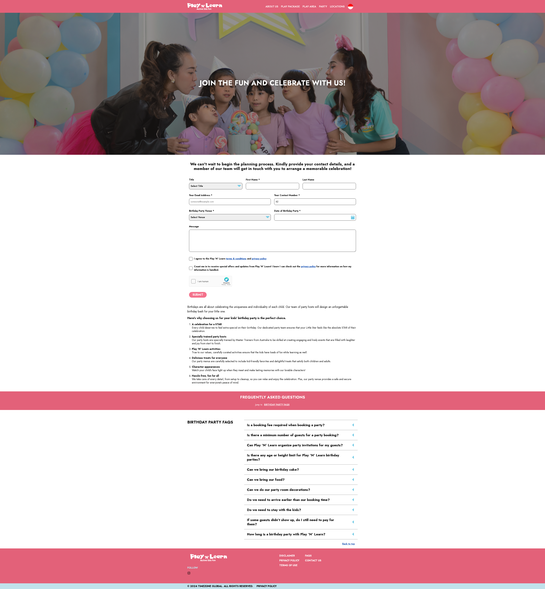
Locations (337, 6)
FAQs (308, 556)
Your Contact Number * (287, 195)
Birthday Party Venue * (201, 211)
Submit (197, 295)
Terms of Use (288, 565)
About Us (272, 6)
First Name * (253, 179)
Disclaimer (287, 556)
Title (191, 179)
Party (323, 6)
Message (194, 226)
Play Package (290, 6)
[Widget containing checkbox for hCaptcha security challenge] (210, 281)
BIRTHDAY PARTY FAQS (277, 404)
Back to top (348, 543)
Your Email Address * (200, 195)
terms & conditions (236, 258)
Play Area (309, 6)
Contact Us (313, 560)
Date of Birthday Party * (287, 211)
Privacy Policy (289, 560)
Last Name (308, 179)
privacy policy (259, 258)
